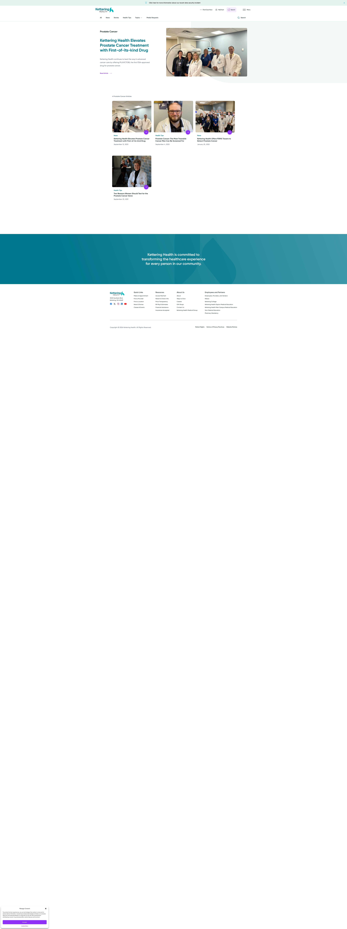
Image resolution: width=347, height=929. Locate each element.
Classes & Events (139, 307)
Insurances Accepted (162, 310)
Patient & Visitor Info (162, 299)
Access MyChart (161, 296)
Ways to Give (181, 299)
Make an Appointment (141, 296)
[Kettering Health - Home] (104, 9)
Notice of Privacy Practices (215, 327)
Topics (137, 18)
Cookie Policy (24, 926)
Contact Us (180, 307)
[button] (46, 908)
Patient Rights (199, 327)
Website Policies (231, 327)
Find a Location (139, 301)
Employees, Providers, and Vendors (216, 296)
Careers (179, 301)
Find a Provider (138, 299)
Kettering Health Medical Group (187, 310)
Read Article (104, 73)
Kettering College (210, 301)
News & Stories (138, 304)
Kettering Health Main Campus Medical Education (221, 307)
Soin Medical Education (212, 310)
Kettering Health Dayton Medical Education (219, 304)
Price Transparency (162, 301)
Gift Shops (180, 304)
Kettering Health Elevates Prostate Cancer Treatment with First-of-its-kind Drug (124, 45)
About (179, 296)
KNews (207, 299)
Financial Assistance (162, 307)
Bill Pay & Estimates (162, 304)
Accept (24, 922)
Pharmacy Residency (211, 313)
